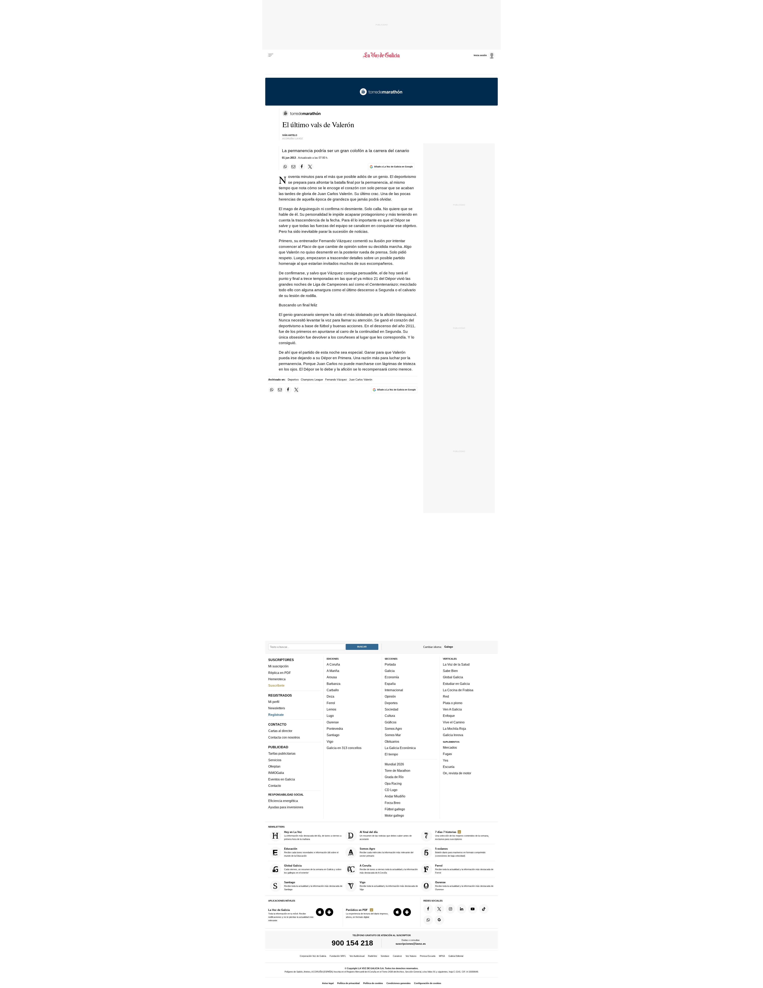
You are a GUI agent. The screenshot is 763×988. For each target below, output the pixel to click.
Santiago (333, 735)
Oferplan (274, 766)
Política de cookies (373, 983)
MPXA (442, 956)
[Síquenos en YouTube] (472, 908)
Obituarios (392, 741)
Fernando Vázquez (336, 379)
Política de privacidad (348, 983)
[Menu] (271, 55)
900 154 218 (352, 943)
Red (446, 696)
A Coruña (333, 664)
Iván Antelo (289, 135)
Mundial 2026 (394, 764)
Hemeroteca (277, 679)
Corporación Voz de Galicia (313, 956)
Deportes (391, 703)
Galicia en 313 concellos (344, 748)
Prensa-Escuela (427, 956)
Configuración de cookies (427, 983)
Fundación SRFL (338, 956)
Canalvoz (397, 956)
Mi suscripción (278, 666)
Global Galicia (453, 677)
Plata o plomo (452, 703)
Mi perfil (273, 702)
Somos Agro (393, 728)
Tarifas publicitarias (281, 753)
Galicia (390, 671)
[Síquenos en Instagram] (450, 908)
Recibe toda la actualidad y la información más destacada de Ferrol (464, 869)
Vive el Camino (454, 722)
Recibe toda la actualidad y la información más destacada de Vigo (389, 886)
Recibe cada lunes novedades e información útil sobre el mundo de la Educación (311, 852)
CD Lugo (391, 790)
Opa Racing (393, 783)
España (390, 683)
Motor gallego (394, 815)
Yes (445, 760)
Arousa (332, 677)
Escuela (448, 767)
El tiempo (391, 754)
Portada (390, 664)
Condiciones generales (398, 983)
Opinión (390, 696)
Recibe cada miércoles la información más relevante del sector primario (386, 852)
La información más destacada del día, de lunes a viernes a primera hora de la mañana (312, 835)
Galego (448, 646)
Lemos (331, 709)
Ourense (333, 722)
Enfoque (449, 715)
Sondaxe (385, 956)
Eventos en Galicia (281, 779)
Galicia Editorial (455, 956)
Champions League (312, 379)
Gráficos (390, 722)
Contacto (274, 785)
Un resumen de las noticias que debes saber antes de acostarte (386, 835)
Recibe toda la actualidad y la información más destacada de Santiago (313, 886)
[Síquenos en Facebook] (428, 908)
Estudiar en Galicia (456, 683)
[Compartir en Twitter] (310, 166)
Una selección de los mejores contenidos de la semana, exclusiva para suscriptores (462, 835)
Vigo (330, 741)
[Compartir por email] (293, 166)
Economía (392, 677)
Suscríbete (276, 685)
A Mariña (333, 671)
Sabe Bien (450, 671)
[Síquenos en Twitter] (439, 908)
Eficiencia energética (283, 801)
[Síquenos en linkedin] (461, 908)
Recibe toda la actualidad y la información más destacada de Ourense (464, 886)
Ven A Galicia (452, 709)
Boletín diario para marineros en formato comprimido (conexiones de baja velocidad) (460, 852)
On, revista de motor (457, 773)
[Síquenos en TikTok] (484, 908)
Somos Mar (393, 735)
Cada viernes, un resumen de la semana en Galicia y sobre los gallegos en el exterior (312, 869)
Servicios (274, 760)
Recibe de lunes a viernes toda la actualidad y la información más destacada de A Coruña (389, 869)
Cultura (390, 715)
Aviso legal (328, 983)
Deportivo (293, 379)
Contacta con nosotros (284, 737)
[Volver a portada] (381, 55)
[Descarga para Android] (329, 912)
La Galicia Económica (400, 748)
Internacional (394, 690)
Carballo (333, 690)
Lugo (330, 715)
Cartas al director (280, 731)
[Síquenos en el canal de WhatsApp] (428, 920)
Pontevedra (335, 728)
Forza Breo (392, 802)
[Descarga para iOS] (320, 912)
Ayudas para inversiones (285, 807)
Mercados (450, 747)
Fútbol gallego (395, 809)
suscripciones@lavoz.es (411, 943)
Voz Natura (411, 956)
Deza (330, 696)
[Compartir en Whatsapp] (285, 166)
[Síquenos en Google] (439, 920)
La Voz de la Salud (456, 664)
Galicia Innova (453, 735)
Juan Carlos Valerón (360, 379)
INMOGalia (276, 772)
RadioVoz (372, 956)
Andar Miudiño (395, 796)
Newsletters (276, 708)
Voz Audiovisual (357, 956)
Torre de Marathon (397, 770)
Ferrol (331, 703)
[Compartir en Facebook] (301, 166)
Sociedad (391, 709)
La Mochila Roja (454, 728)
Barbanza (333, 683)
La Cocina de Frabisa (458, 690)
